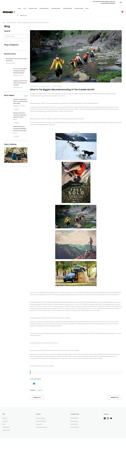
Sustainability (6, 430)
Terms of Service (74, 427)
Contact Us (23, 15)
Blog (87, 8)
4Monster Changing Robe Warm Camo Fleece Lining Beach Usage (20, 101)
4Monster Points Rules (41, 427)
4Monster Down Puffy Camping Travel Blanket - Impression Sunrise (20, 115)
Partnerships (39, 424)
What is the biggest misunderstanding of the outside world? (62, 89)
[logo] (9, 12)
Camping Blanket (56, 8)
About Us (5, 418)
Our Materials (6, 427)
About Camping (11, 22)
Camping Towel (33, 8)
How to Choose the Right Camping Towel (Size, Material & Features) (20, 71)
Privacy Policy (73, 424)
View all (25, 95)
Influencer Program (41, 421)
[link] (106, 12)
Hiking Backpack (44, 8)
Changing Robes (67, 8)
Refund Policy (73, 421)
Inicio (4, 22)
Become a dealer (40, 418)
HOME (19, 8)
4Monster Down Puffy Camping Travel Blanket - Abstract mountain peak (20, 128)
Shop (24, 8)
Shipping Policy (74, 418)
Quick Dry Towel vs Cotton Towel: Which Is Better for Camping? (20, 83)
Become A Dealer (79, 8)
